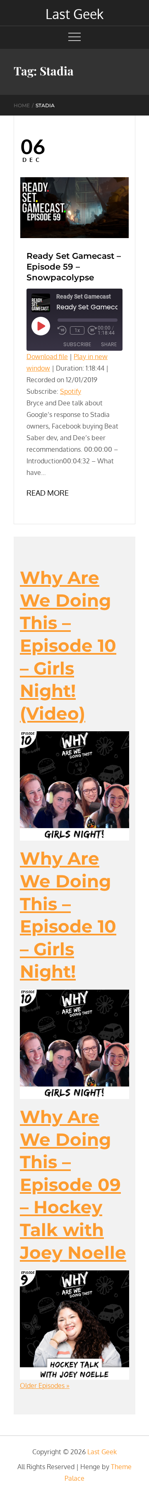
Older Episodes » (45, 1385)
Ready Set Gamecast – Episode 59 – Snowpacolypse (73, 266)
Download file (47, 356)
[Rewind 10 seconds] (62, 330)
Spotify (70, 391)
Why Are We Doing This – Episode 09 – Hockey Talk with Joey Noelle (73, 1184)
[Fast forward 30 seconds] (93, 330)
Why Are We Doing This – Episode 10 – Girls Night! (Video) (68, 645)
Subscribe (77, 344)
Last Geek (74, 13)
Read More (47, 492)
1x (77, 330)
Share (109, 344)
